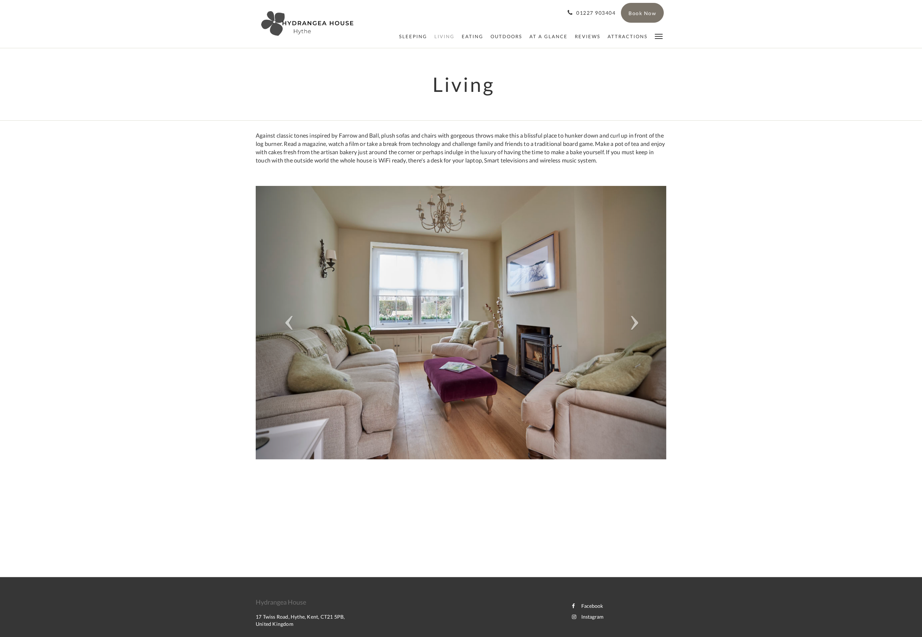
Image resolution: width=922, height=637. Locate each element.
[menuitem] (413, 36)
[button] (658, 36)
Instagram (592, 617)
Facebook (592, 606)
